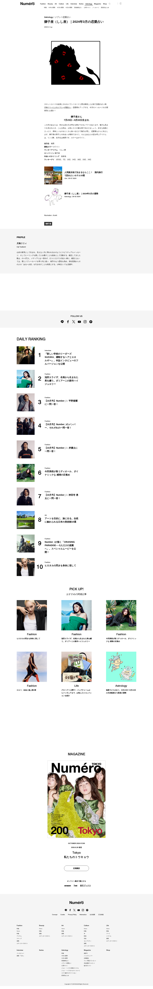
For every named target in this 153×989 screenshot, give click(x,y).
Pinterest (90, 321)
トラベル (108, 936)
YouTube (79, 321)
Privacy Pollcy (72, 914)
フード (108, 933)
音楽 (85, 938)
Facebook (67, 321)
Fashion (43, 4)
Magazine (97, 4)
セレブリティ (87, 941)
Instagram (85, 321)
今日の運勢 (69, 7)
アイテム (19, 936)
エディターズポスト (22, 943)
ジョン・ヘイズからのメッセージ (70, 970)
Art (56, 4)
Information (83, 914)
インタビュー (20, 953)
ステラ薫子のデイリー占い (68, 973)
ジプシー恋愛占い (63, 17)
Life (67, 4)
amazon (67, 885)
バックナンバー (88, 956)
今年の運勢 (51, 7)
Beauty (50, 4)
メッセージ (95, 7)
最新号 (86, 953)
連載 (18, 941)
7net (75, 885)
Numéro (27, 3)
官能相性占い (78, 7)
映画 (85, 936)
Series (81, 4)
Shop (105, 4)
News (18, 931)
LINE (62, 321)
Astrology (88, 4)
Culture (61, 4)
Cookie (62, 914)
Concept (54, 914)
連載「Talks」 (21, 956)
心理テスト (87, 7)
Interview (74, 4)
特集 (45, 7)
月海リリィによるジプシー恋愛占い (57, 107)
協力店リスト (87, 965)
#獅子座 (48, 224)
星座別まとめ (105, 7)
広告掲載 (101, 914)
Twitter (73, 321)
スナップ (19, 938)
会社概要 (92, 914)
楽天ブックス (85, 885)
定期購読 (76, 868)
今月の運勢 (60, 7)
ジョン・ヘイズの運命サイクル (70, 968)
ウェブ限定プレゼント (90, 960)
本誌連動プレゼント (89, 963)
